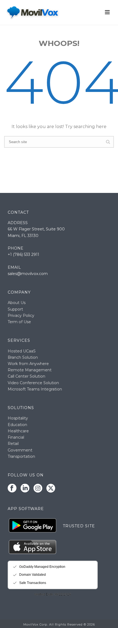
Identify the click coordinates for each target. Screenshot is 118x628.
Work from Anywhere (28, 363)
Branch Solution (23, 357)
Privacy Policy (21, 315)
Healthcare (18, 431)
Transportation (21, 456)
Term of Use (19, 321)
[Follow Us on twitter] (50, 488)
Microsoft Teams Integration (35, 389)
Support (15, 309)
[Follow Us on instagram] (37, 488)
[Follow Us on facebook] (12, 488)
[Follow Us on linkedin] (25, 488)
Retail (13, 443)
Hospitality (18, 418)
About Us (17, 302)
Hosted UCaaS (22, 351)
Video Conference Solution (33, 382)
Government (20, 450)
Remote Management (30, 369)
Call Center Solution (26, 376)
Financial (16, 437)
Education (17, 424)
